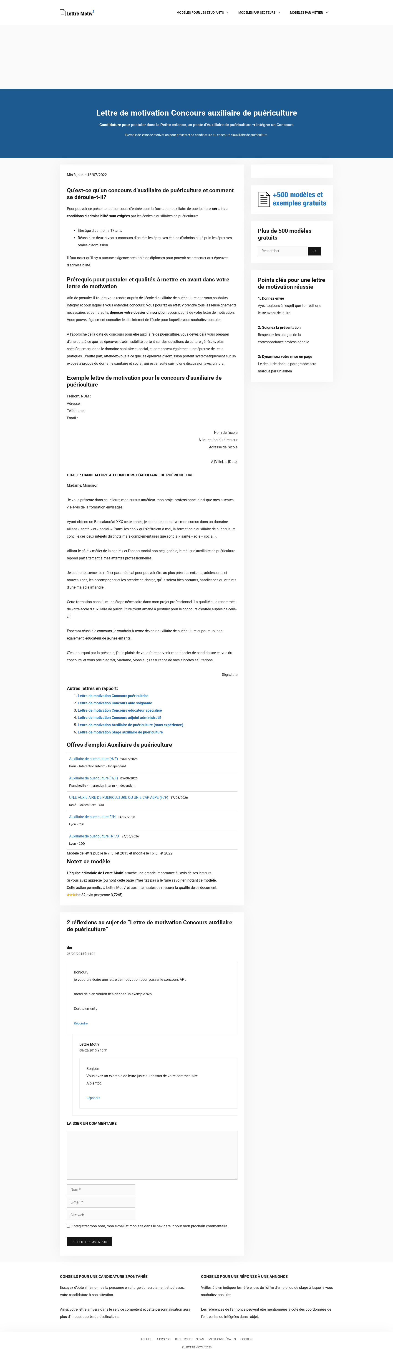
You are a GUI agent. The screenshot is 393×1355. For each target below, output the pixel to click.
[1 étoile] (68, 894)
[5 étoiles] (79, 894)
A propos (164, 1339)
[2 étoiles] (71, 894)
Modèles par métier (306, 12)
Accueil (146, 1339)
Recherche (183, 1339)
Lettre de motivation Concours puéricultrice (113, 696)
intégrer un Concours (275, 124)
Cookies (246, 1339)
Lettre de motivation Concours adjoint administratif (119, 717)
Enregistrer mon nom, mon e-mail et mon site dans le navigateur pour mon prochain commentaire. (150, 1226)
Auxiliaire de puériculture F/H (92, 817)
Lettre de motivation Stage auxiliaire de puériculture (120, 732)
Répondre (81, 1023)
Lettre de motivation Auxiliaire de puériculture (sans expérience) (130, 725)
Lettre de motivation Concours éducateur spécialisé (120, 710)
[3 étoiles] (73, 894)
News (200, 1339)
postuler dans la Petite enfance (158, 124)
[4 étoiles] (76, 894)
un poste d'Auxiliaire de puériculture (219, 124)
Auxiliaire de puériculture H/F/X (94, 836)
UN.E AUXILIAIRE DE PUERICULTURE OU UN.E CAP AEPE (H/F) (118, 797)
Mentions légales (222, 1339)
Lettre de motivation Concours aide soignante (115, 703)
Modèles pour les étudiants (200, 12)
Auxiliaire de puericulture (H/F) (93, 759)
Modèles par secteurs (256, 12)
